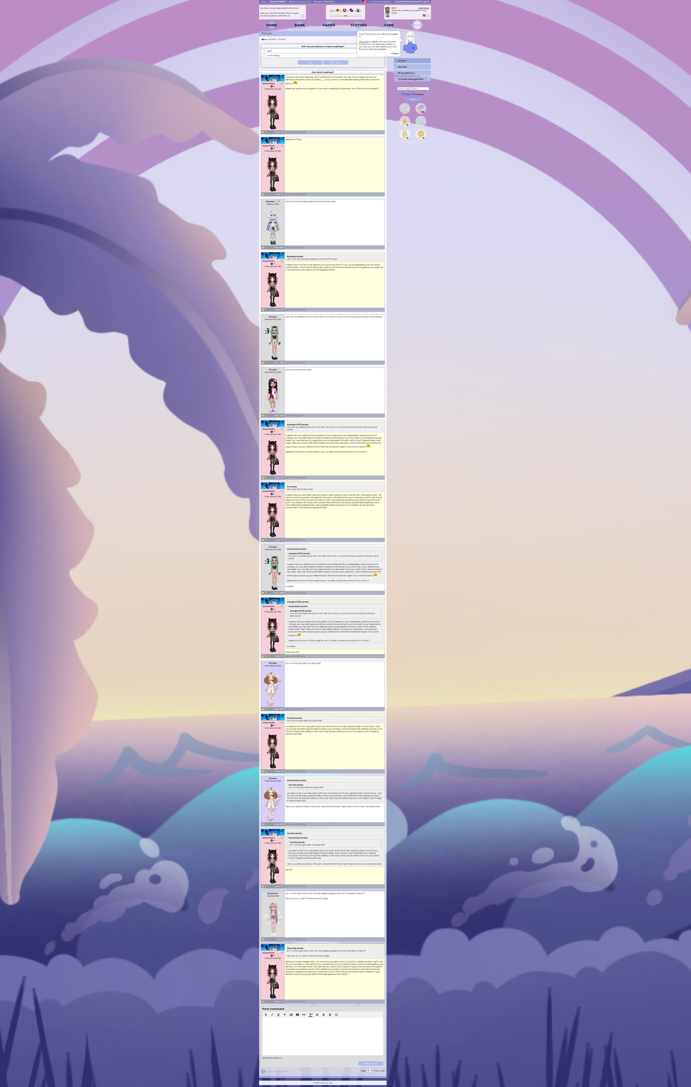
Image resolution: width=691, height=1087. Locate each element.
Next (377, 1071)
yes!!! (269, 51)
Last (383, 1071)
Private (273, 316)
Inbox (264, 1)
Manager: (323, 1)
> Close (394, 53)
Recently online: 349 (299, 1)
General (272, 39)
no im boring (273, 55)
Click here (364, 41)
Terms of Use (326, 1083)
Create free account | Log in (412, 1)
